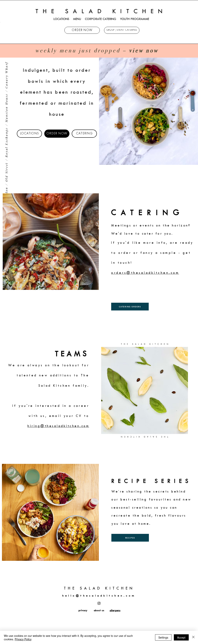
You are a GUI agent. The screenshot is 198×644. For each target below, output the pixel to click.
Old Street (6, 172)
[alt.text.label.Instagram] (99, 603)
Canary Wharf (6, 75)
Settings (163, 637)
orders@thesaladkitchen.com (145, 273)
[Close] (193, 637)
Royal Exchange (6, 142)
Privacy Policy (23, 639)
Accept (181, 637)
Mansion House (6, 107)
